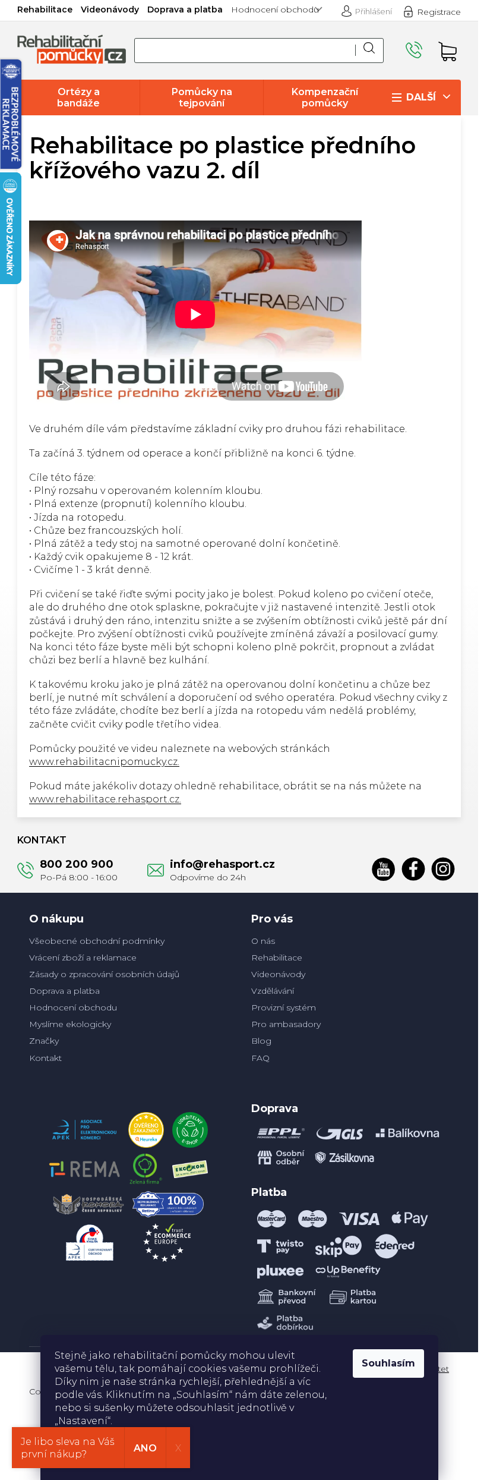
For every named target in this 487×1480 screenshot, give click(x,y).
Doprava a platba (185, 9)
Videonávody (110, 9)
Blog (261, 1040)
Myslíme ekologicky (70, 1024)
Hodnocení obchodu (275, 9)
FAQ (260, 1058)
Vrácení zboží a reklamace (83, 957)
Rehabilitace (44, 9)
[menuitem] (78, 97)
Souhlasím (388, 1363)
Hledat (369, 50)
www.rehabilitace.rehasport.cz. (105, 799)
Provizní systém (283, 1007)
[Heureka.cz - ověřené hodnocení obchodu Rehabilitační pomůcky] (146, 1127)
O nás (263, 941)
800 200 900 (76, 864)
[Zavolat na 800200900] (416, 50)
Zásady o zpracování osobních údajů (104, 974)
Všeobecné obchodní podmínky (97, 941)
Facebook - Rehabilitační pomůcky (413, 869)
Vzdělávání (272, 990)
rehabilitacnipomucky (443, 869)
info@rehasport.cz (222, 864)
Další (421, 97)
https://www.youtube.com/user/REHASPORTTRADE (384, 869)
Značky (44, 1040)
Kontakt (45, 1058)
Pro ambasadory (286, 1024)
